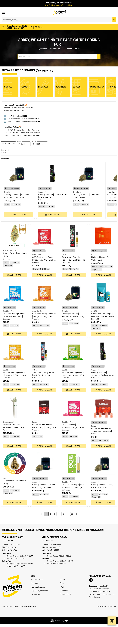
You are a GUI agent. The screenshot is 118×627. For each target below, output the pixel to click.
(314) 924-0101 (47, 540)
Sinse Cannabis (8, 422)
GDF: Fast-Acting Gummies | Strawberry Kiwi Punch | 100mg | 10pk (44, 260)
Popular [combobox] (21, 144)
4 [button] (59, 514)
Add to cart (19, 214)
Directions (64, 590)
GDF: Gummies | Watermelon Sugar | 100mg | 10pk (73, 427)
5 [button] (63, 514)
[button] (3, 12)
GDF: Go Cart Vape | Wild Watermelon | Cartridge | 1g (73, 487)
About (62, 579)
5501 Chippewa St (9, 547)
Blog (62, 583)
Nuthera (94, 254)
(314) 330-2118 (7, 540)
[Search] (114, 19)
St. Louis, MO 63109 (9, 550)
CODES (94, 311)
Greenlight (7, 192)
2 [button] (50, 514)
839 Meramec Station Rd (51, 547)
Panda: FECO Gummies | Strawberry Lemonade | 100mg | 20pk (101, 431)
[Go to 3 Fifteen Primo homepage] (12, 586)
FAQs (62, 587)
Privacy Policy (101, 606)
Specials (34, 583)
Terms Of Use (112, 606)
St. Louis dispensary (12, 537)
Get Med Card (65, 594)
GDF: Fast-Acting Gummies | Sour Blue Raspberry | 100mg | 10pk (14, 316)
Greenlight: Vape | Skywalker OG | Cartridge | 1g (103, 375)
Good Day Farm (38, 254)
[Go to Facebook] (91, 580)
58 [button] (72, 514)
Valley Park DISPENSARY (54, 537)
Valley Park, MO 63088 (50, 550)
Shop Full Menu (37, 579)
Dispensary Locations (39, 590)
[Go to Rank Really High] (59, 620)
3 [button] (54, 514)
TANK (64, 254)
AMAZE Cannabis (9, 251)
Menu (35, 141)
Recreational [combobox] (38, 144)
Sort (20, 141)
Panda (34, 422)
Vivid (4, 478)
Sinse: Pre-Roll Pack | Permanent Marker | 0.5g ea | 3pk (13, 427)
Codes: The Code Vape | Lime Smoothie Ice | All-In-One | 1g (102, 316)
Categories (35, 594)
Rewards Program (38, 587)
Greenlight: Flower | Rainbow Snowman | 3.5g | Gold (73, 316)
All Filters (10, 144)
